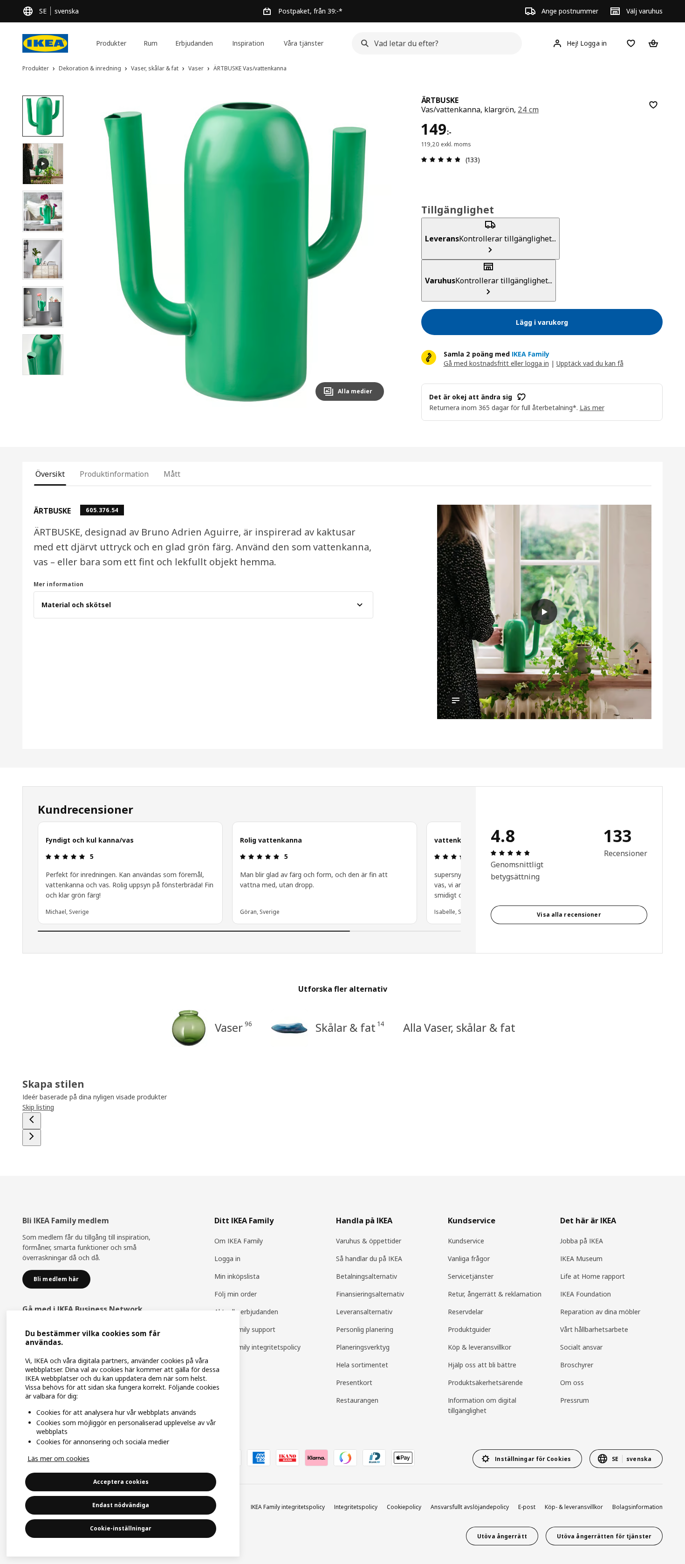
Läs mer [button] (592, 407)
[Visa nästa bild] (372, 251)
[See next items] (31, 1137)
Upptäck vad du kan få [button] (589, 363)
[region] (234, 252)
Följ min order (235, 1294)
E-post (526, 1507)
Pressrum (574, 1400)
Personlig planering (364, 1329)
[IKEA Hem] (45, 43)
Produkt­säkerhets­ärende (485, 1382)
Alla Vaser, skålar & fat (459, 1027)
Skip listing (38, 1107)
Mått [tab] (172, 474)
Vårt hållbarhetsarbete (594, 1329)
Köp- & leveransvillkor (574, 1507)
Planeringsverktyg (363, 1347)
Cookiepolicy (404, 1507)
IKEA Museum (581, 1258)
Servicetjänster (470, 1276)
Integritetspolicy (355, 1507)
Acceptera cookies (121, 1482)
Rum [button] (151, 43)
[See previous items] (31, 1120)
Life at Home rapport (592, 1276)
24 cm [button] (528, 109)
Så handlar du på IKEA (369, 1258)
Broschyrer (576, 1364)
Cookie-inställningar (120, 1528)
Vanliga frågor (469, 1258)
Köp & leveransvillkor (479, 1347)
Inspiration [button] (248, 43)
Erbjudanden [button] (194, 43)
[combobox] (434, 43)
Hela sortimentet (362, 1364)
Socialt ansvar (581, 1347)
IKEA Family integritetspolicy (257, 1347)
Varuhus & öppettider (368, 1240)
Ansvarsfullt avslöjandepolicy (470, 1507)
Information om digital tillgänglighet (482, 1405)
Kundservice (466, 1240)
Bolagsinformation (637, 1507)
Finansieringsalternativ (370, 1294)
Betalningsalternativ (366, 1276)
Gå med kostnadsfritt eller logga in (496, 363)
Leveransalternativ (364, 1311)
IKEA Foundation (585, 1294)
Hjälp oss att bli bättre (482, 1364)
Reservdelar (465, 1311)
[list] (249, 873)
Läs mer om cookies (58, 1458)
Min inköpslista (237, 1276)
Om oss (572, 1382)
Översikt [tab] (50, 474)
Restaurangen (357, 1400)
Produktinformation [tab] (114, 474)
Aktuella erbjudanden (246, 1311)
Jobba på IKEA (581, 1240)
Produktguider (469, 1329)
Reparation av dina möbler (600, 1311)
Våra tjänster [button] (303, 43)
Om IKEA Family (238, 1240)
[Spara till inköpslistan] (653, 105)
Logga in (227, 1258)
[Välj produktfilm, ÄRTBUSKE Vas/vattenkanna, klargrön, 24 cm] (42, 163)
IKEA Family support (244, 1329)
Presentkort (354, 1382)
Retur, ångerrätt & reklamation (494, 1294)
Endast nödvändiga (120, 1505)
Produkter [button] (111, 43)
